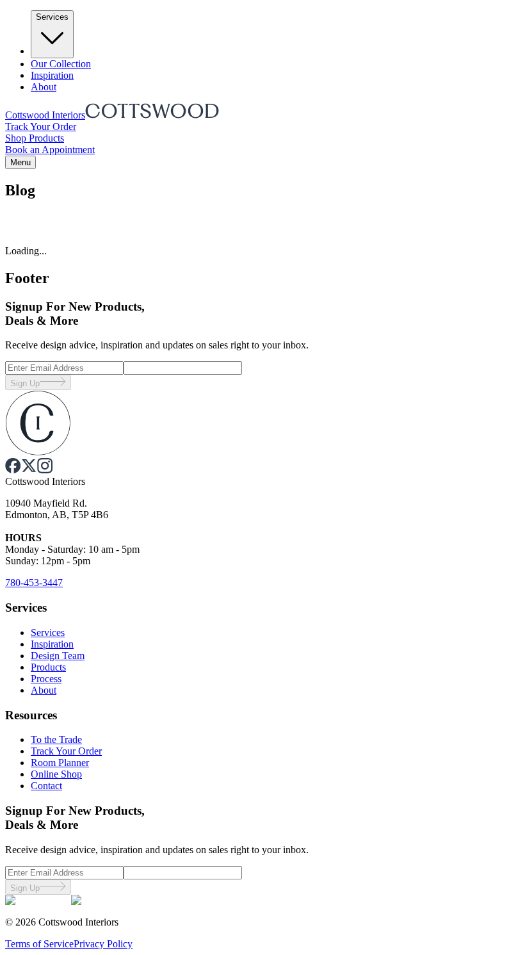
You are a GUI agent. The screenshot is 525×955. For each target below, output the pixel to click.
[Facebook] (13, 469)
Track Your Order (40, 126)
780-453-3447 (34, 582)
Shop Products (34, 138)
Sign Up (25, 383)
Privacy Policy (103, 943)
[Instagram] (45, 469)
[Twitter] (29, 469)
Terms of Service (39, 943)
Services (52, 17)
